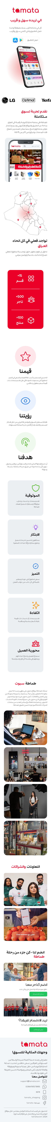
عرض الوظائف (38, 1029)
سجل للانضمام (38, 994)
